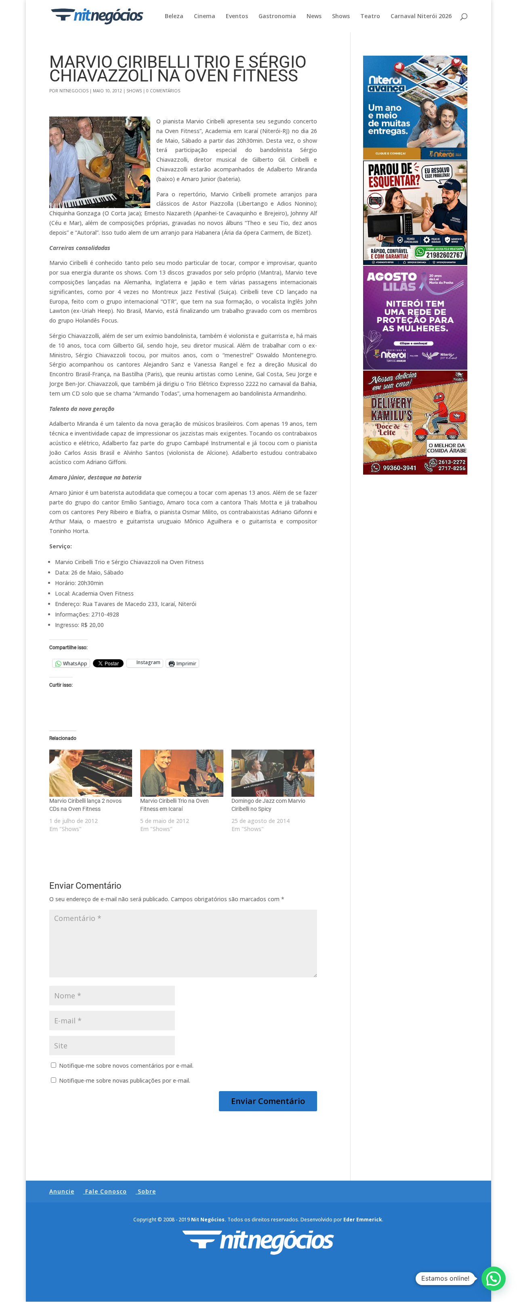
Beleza (174, 16)
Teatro (370, 16)
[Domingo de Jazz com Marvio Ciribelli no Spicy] (273, 773)
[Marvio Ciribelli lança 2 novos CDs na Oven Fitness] (90, 773)
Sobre (147, 1191)
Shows (341, 16)
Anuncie (61, 1191)
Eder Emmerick (362, 1219)
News (314, 16)
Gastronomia (277, 16)
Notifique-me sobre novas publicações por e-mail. (124, 1080)
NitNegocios (73, 91)
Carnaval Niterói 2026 (421, 16)
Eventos (237, 16)
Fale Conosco (106, 1191)
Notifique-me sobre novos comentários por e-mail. (126, 1065)
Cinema (204, 16)
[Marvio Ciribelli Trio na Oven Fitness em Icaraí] (181, 773)
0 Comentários (163, 91)
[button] (493, 1279)
